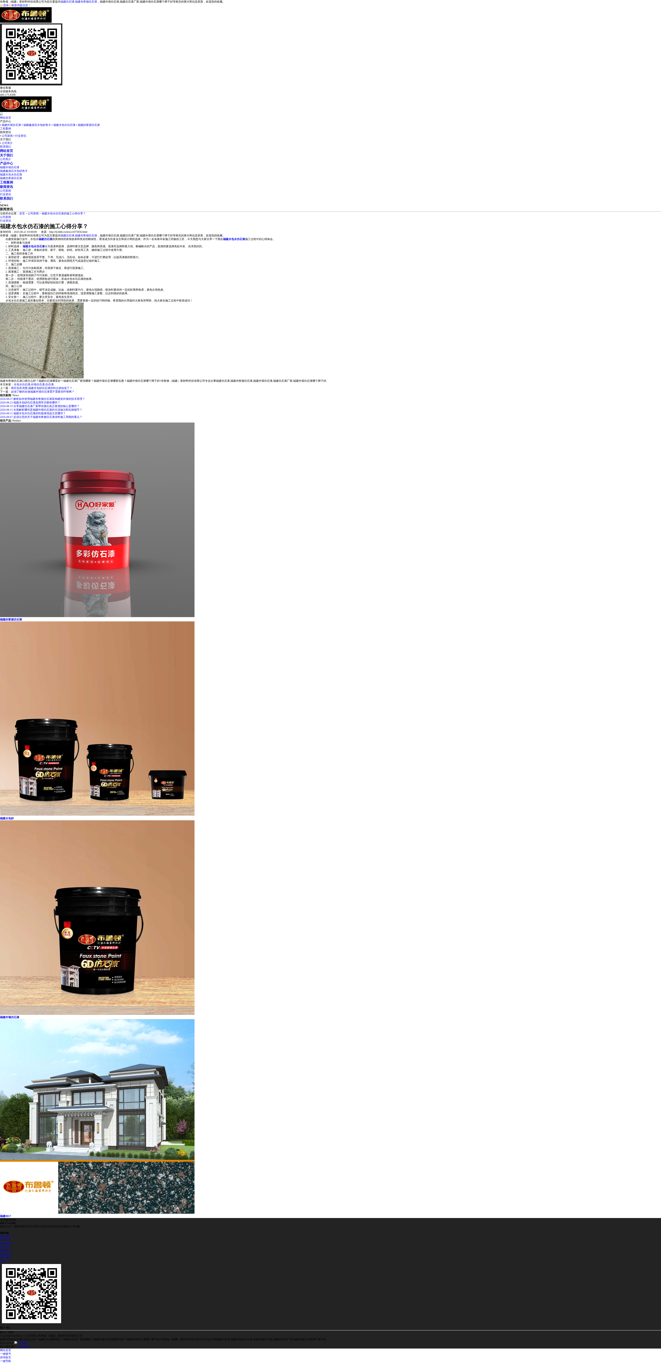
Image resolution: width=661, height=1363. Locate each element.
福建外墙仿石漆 (9, 167)
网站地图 (5, 1257)
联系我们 (5, 146)
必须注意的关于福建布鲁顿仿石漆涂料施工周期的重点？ (41, 416)
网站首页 (5, 117)
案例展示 (5, 1250)
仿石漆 (49, 384)
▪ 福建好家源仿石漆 (88, 124)
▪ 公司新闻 (6, 135)
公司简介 (5, 159)
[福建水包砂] (97, 815)
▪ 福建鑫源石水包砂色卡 (36, 124)
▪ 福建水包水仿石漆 (63, 124)
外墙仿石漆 (38, 384)
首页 (22, 213)
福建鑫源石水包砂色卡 (14, 170)
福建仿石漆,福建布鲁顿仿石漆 (79, 1)
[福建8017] (97, 1212)
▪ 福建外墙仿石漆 (10, 124)
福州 (27, 1346)
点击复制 (31, 1335)
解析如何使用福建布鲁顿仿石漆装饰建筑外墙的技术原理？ (42, 398)
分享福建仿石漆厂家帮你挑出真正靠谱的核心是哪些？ (40, 406)
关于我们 (5, 1239)
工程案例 (5, 128)
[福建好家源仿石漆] (97, 616)
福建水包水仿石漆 (11, 174)
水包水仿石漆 (22, 384)
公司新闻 (5, 190)
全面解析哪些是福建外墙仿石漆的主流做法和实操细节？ (41, 409)
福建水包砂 (7, 818)
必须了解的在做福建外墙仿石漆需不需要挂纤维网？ (42, 391)
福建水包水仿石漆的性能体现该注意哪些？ (33, 413)
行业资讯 (5, 194)
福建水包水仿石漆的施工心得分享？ (64, 213)
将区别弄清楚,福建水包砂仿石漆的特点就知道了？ (41, 388)
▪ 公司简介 (6, 143)
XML (3, 1261)
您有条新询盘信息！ (17, 5)
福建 (20, 1346)
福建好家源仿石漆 (11, 178)
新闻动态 (5, 1243)
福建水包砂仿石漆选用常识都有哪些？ (30, 402)
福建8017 (5, 1216)
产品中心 (5, 1247)
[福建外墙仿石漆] (97, 1013)
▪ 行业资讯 (19, 135)
